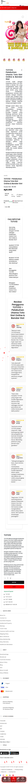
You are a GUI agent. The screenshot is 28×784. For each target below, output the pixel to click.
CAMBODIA (3, 734)
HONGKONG (3, 723)
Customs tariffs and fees (7, 631)
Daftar (13, 781)
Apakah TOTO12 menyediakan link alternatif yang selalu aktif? (14, 248)
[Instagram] (4, 775)
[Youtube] (7, 775)
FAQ (1, 667)
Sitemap (2, 626)
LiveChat (22, 781)
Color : (7, 207)
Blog (1, 665)
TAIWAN (2, 731)
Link (18, 781)
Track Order (3, 628)
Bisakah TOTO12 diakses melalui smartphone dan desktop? (14, 260)
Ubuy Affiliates (4, 673)
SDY (1, 728)
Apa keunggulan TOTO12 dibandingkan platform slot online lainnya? (13, 273)
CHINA (2, 736)
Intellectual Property (6, 623)
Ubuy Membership (5, 639)
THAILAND (2, 721)
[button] (23, 17)
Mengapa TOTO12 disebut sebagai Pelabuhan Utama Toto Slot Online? (14, 287)
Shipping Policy (4, 634)
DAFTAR (14, 582)
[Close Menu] (1, 3)
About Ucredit (4, 670)
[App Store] (4, 754)
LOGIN (14, 586)
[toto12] (7, 3)
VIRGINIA (2, 739)
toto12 (5, 175)
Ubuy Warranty (4, 642)
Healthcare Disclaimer (6, 644)
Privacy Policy (19, 769)
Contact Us (3, 618)
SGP (1, 726)
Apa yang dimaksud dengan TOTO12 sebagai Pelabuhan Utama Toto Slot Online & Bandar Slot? (14, 233)
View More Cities (5, 742)
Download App (4, 654)
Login (8, 781)
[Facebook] (1, 775)
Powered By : (6, 201)
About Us (2, 615)
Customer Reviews (5, 659)
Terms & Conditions (6, 769)
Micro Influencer (4, 636)
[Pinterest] (13, 775)
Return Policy (3, 662)
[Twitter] (10, 775)
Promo (5, 781)
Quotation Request (5, 620)
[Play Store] (14, 754)
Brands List (3, 657)
